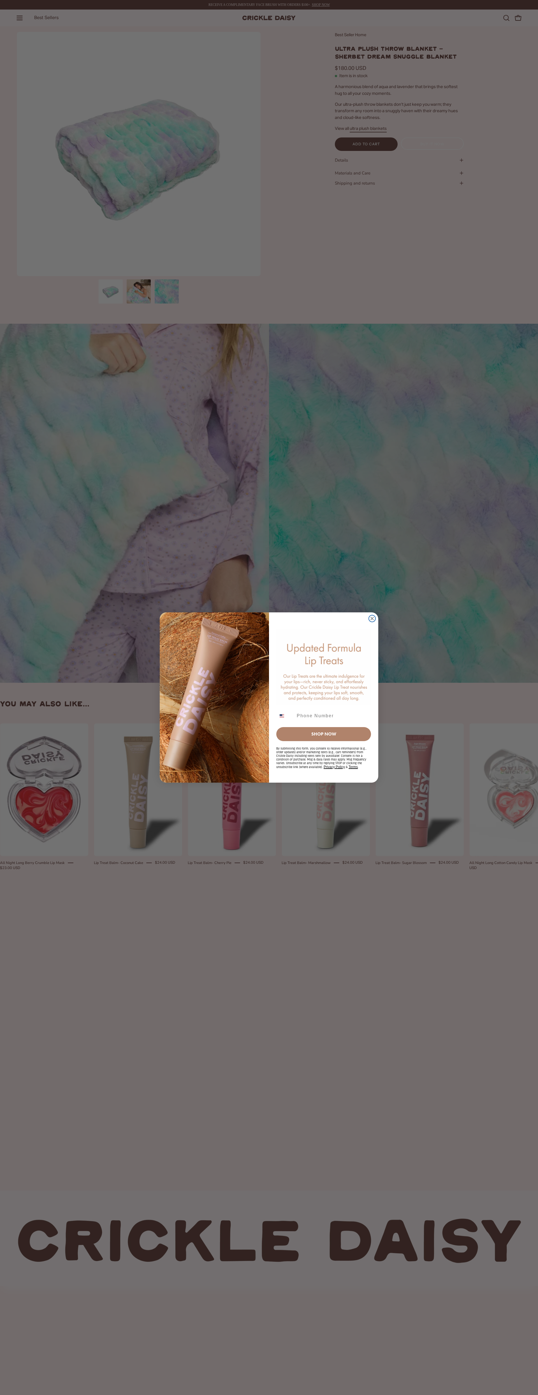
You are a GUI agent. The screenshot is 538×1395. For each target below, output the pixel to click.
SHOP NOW (323, 734)
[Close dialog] (372, 618)
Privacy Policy (334, 767)
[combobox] (285, 716)
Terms (353, 767)
